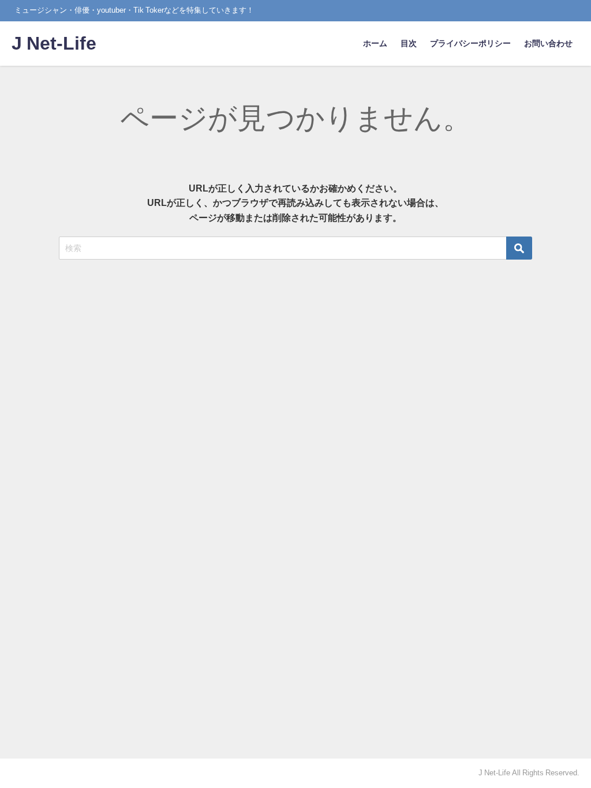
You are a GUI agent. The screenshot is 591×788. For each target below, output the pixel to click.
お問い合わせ (548, 43)
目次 (409, 43)
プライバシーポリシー (470, 43)
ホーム (375, 43)
